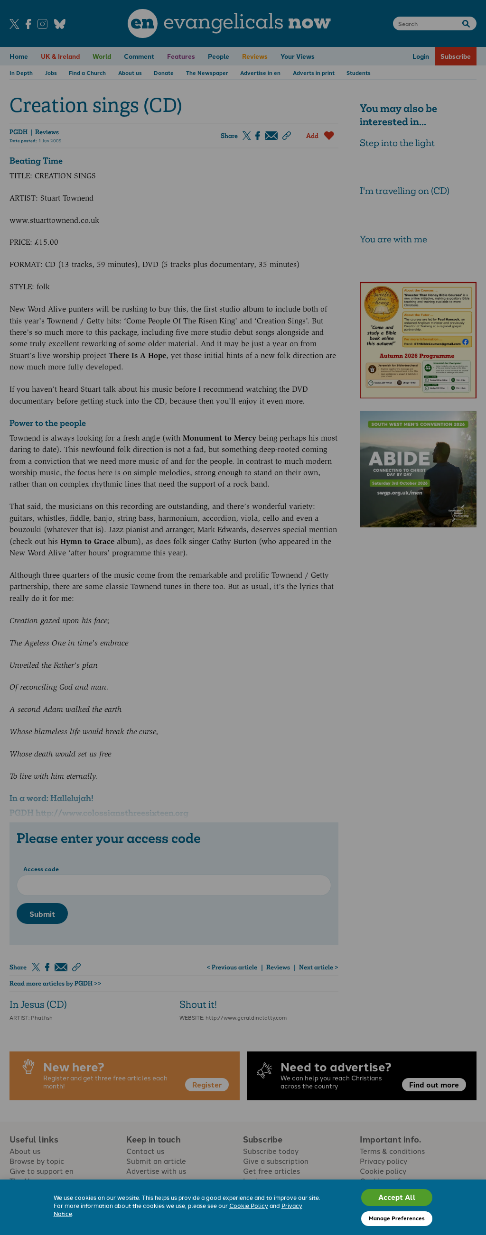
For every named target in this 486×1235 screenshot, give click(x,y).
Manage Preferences (397, 1218)
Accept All (397, 1197)
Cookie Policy (248, 1205)
